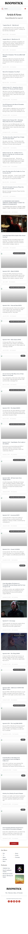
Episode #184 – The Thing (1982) (11, 653)
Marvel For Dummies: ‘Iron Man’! (11, 71)
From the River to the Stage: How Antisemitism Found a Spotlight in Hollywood (11, 759)
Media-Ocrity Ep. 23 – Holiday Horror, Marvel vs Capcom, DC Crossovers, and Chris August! (13, 154)
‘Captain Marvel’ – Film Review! (11, 25)
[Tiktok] (19, 901)
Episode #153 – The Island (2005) (11, 408)
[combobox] (11, 8)
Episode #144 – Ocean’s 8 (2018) (11, 549)
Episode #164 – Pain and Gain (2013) (12, 305)
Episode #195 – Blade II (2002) (11, 271)
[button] (25, 8)
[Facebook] (17, 901)
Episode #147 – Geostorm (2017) (11, 515)
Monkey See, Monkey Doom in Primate (13, 793)
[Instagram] (9, 901)
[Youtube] (14, 901)
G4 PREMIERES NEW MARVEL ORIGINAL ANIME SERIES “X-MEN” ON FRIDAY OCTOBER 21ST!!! (13, 202)
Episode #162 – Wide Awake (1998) (12, 339)
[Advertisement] (14, 920)
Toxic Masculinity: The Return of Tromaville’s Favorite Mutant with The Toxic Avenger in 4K (14, 585)
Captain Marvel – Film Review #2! (11, 39)
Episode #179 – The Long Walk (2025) (12, 723)
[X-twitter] (11, 901)
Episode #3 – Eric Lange (9, 621)
